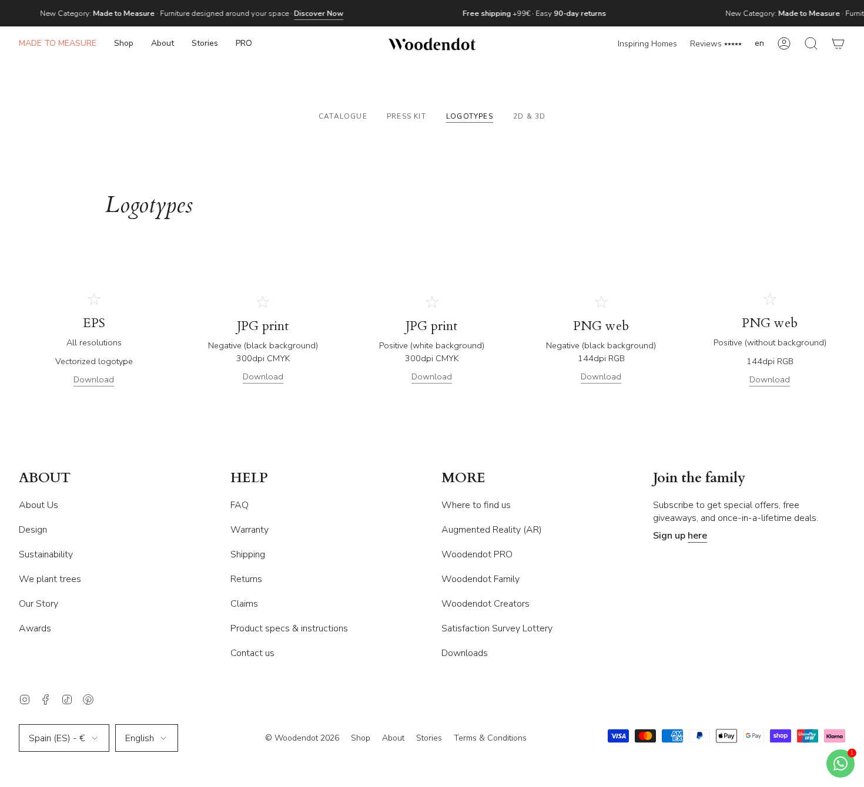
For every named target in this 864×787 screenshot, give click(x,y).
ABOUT (45, 478)
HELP (249, 478)
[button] (123, 43)
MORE (463, 478)
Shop (360, 738)
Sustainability (46, 554)
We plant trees (50, 579)
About (393, 738)
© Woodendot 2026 (302, 738)
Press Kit (406, 116)
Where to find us (476, 505)
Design (33, 529)
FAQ (239, 505)
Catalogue (343, 116)
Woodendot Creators (485, 603)
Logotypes (469, 116)
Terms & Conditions (490, 738)
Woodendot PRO (477, 554)
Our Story (38, 603)
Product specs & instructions (289, 628)
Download (93, 379)
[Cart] (838, 43)
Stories (429, 738)
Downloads (464, 653)
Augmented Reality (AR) (491, 529)
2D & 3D (529, 116)
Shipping (247, 554)
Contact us (252, 653)
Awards (35, 628)
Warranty (249, 529)
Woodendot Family (480, 579)
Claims (244, 603)
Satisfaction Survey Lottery (496, 628)
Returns (246, 579)
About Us (38, 505)
